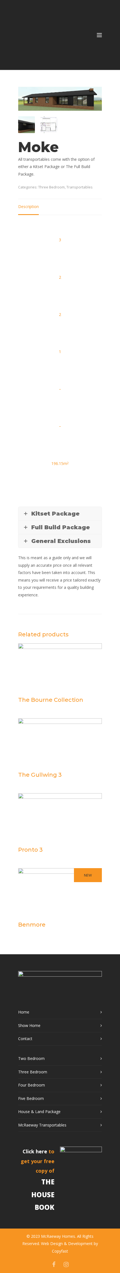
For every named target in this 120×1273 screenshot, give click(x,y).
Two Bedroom (31, 1058)
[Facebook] (53, 1264)
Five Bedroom (31, 1098)
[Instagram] (66, 1264)
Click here (35, 1151)
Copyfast (60, 1251)
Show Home (29, 1025)
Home (23, 1012)
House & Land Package (39, 1111)
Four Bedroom (31, 1085)
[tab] (28, 207)
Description (28, 206)
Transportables (79, 187)
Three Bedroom (51, 187)
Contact (25, 1038)
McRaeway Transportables (42, 1125)
